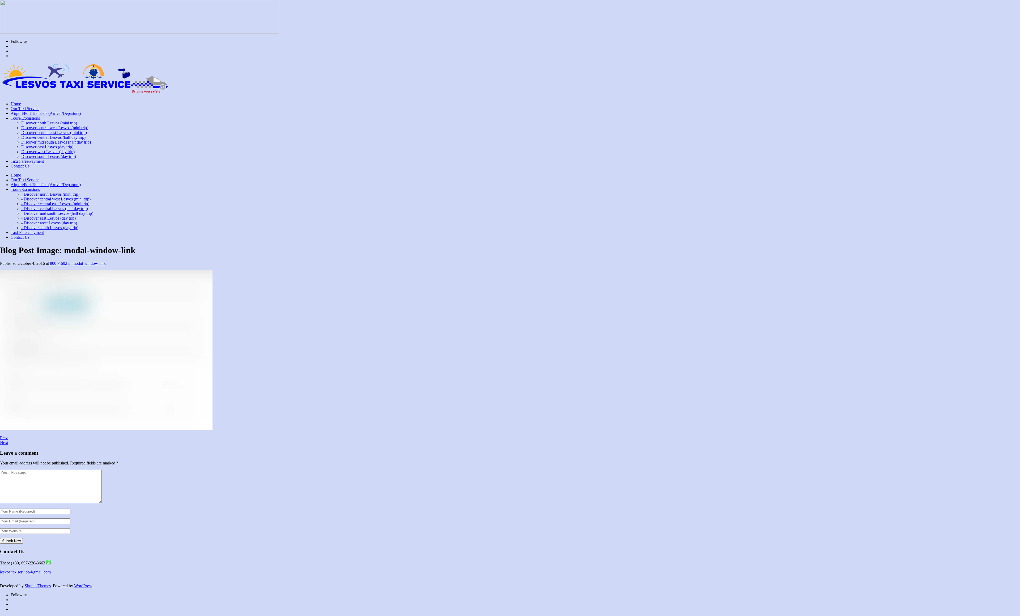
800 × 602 (58, 263)
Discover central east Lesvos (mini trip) (54, 132)
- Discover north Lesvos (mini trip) (50, 194)
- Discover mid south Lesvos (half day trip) (57, 213)
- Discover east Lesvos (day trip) (48, 218)
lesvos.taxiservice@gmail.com (25, 572)
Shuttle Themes (38, 586)
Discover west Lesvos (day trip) (48, 151)
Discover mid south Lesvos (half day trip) (56, 142)
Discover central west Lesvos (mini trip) (54, 127)
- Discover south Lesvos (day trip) (49, 227)
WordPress (83, 586)
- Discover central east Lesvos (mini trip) (55, 204)
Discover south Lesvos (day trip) (48, 156)
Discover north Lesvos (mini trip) (49, 123)
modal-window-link (89, 263)
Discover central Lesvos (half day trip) (53, 137)
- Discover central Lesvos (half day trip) (54, 208)
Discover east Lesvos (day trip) (47, 147)
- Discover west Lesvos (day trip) (49, 223)
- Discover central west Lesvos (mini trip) (56, 199)
